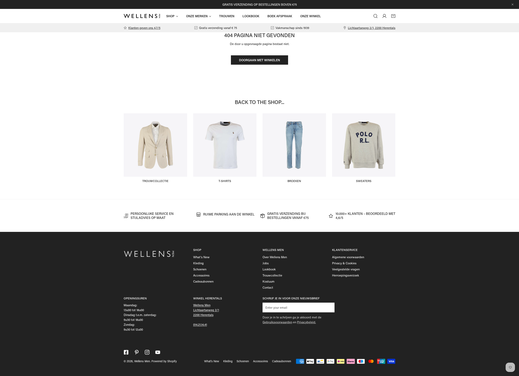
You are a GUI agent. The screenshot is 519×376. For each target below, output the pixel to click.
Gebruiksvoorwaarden (277, 322)
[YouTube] (157, 352)
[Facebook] (126, 352)
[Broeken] (294, 145)
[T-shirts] (225, 145)
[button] (393, 16)
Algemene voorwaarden (348, 257)
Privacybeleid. (306, 322)
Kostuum (269, 281)
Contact (268, 287)
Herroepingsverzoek (345, 275)
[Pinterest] (136, 352)
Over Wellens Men (275, 257)
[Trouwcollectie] (155, 145)
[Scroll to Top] (512, 354)
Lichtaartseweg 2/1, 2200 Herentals (371, 28)
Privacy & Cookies (344, 263)
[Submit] (329, 307)
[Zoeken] (375, 16)
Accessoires (201, 275)
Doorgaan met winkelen (259, 60)
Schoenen (199, 269)
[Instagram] (147, 352)
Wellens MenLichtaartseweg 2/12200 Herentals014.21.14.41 (206, 315)
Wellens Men (142, 361)
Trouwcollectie (272, 275)
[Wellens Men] (142, 16)
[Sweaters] (364, 145)
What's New (201, 257)
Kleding (198, 263)
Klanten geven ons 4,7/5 (144, 28)
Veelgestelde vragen (346, 269)
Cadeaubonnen (203, 281)
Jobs (266, 263)
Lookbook (269, 269)
